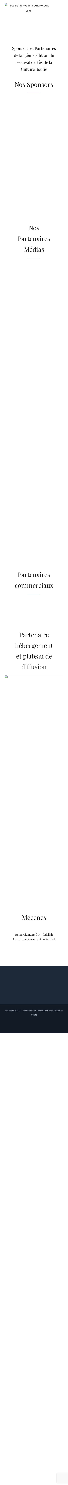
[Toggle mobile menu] (62, 10)
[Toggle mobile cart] (62, 13)
